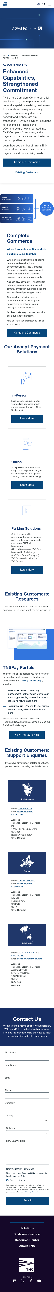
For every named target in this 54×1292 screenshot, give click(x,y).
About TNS (27, 1246)
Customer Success (27, 1234)
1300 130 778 (28, 953)
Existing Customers (27, 172)
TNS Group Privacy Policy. (32, 1192)
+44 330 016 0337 (26, 881)
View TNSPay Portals (27, 735)
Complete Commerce (27, 162)
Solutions (27, 1228)
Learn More (27, 418)
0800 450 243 (17, 956)
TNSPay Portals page (30, 681)
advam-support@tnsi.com (29, 959)
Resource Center (27, 1240)
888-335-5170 (25, 809)
